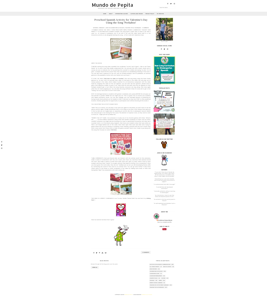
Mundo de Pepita (112, 5)
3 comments (145, 27)
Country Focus (153, 278)
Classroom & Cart (154, 273)
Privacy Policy (150, 13)
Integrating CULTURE (121, 13)
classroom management (156, 275)
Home (104, 13)
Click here (114, 130)
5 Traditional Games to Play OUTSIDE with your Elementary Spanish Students (164, 124)
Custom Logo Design (137, 13)
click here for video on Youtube (113, 78)
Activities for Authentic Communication (160, 264)
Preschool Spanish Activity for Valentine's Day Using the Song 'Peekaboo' (121, 21)
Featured (152, 280)
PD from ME (160, 13)
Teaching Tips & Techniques (133, 27)
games (160, 280)
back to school (167, 266)
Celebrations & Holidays (117, 27)
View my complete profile (164, 222)
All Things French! (154, 266)
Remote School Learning (156, 282)
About (111, 13)
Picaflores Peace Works (165, 220)
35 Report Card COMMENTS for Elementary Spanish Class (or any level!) (164, 101)
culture (163, 278)
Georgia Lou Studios (147, 294)
